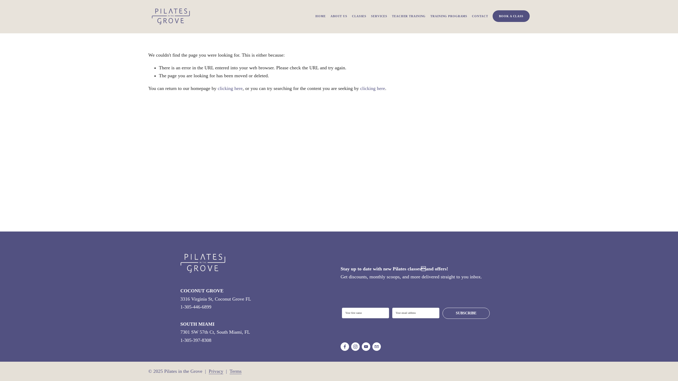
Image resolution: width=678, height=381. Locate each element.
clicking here (230, 88)
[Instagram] (355, 346)
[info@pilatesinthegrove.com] (376, 346)
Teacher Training (409, 16)
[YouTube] (366, 346)
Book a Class (511, 16)
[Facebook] (345, 346)
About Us (339, 16)
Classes (359, 16)
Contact (480, 16)
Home (320, 16)
